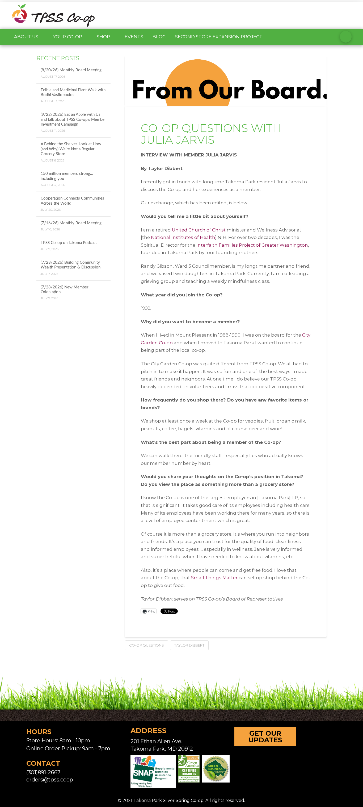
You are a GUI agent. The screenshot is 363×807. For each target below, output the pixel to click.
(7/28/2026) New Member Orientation (64, 289)
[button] (346, 37)
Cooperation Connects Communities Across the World (72, 200)
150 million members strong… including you (67, 176)
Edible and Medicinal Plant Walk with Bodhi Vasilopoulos (73, 92)
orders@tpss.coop (49, 779)
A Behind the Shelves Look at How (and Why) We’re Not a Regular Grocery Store (71, 149)
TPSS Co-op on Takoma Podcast (69, 243)
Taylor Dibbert (189, 645)
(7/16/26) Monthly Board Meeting (71, 223)
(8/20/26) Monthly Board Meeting (71, 70)
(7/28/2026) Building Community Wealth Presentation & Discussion (70, 265)
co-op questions (146, 645)
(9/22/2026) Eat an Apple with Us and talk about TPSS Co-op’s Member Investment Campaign (73, 119)
